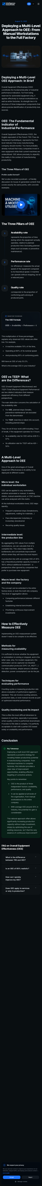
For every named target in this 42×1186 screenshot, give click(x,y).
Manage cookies (22, 1181)
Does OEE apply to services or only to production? (17, 889)
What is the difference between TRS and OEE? (16, 858)
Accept (12, 1177)
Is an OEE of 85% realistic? (17, 869)
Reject (30, 1177)
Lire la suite (6, 1173)
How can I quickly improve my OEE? (13, 878)
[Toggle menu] (38, 4)
